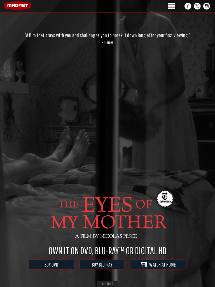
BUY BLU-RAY (102, 264)
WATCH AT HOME (161, 264)
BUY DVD (51, 264)
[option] (107, 38)
